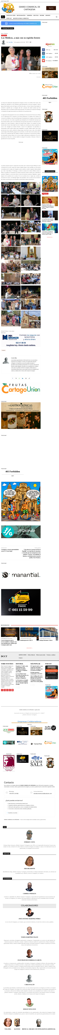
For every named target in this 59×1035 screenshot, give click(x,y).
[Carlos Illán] (4, 42)
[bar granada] (9, 735)
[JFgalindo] (21, 539)
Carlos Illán (10, 42)
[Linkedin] (22, 378)
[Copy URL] (29, 378)
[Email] (25, 378)
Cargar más (49, 237)
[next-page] (19, 688)
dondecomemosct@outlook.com (43, 793)
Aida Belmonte (29, 868)
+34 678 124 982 (13, 793)
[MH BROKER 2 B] (21, 340)
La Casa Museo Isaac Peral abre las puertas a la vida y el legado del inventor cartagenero (48, 220)
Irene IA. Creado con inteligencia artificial (38, 1029)
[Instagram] (5, 690)
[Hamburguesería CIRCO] (29, 633)
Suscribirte (55, 60)
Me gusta (56, 49)
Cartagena (3, 350)
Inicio (2, 33)
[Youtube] (12, 690)
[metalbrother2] (48, 124)
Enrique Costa (29, 842)
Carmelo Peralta (29, 893)
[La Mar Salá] (36, 768)
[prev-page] (17, 688)
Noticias (6, 33)
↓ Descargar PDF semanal (7, 28)
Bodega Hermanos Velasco (46, 640)
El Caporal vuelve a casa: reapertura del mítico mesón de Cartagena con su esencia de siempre (37, 668)
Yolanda (8, 1029)
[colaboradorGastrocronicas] (21, 430)
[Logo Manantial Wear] (21, 588)
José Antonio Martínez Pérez (29, 918)
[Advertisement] (21, 88)
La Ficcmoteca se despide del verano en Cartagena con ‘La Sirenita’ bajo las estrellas (47, 233)
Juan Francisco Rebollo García (29, 960)
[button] (56, 16)
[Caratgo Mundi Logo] (9, 772)
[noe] (50, 166)
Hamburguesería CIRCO (26, 640)
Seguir (56, 53)
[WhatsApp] (19, 378)
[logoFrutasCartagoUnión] (21, 396)
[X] (15, 378)
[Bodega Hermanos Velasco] (49, 633)
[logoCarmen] (50, 142)
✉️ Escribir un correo (12, 813)
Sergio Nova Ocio (29, 1009)
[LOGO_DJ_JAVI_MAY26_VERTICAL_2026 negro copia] (50, 731)
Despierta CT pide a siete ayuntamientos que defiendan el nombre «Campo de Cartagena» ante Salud (22, 668)
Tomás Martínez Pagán (29, 937)
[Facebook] (12, 378)
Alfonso (17, 1029)
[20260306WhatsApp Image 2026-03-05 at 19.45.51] (21, 616)
